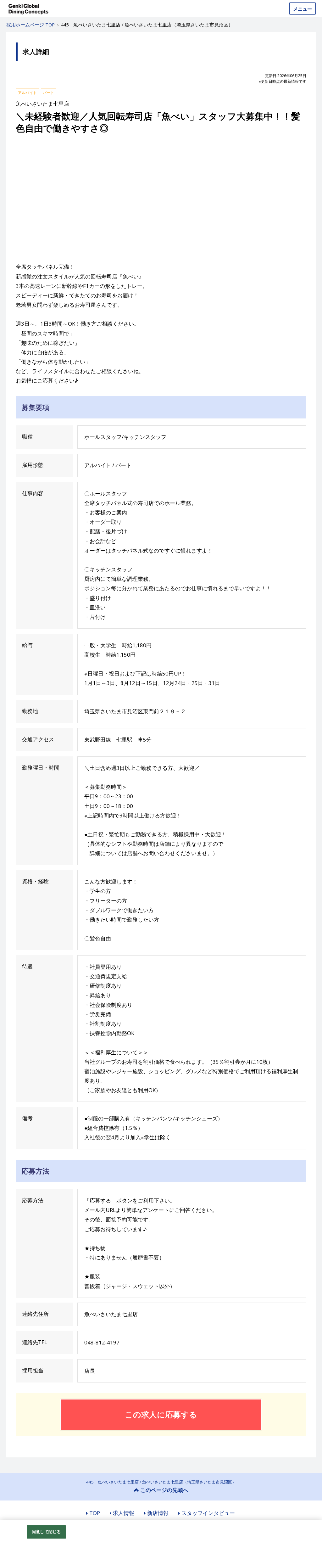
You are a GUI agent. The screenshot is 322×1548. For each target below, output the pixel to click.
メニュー (302, 9)
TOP (94, 1513)
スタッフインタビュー (208, 1513)
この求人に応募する (161, 1414)
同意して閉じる (46, 1531)
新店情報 (158, 1513)
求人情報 (123, 1513)
